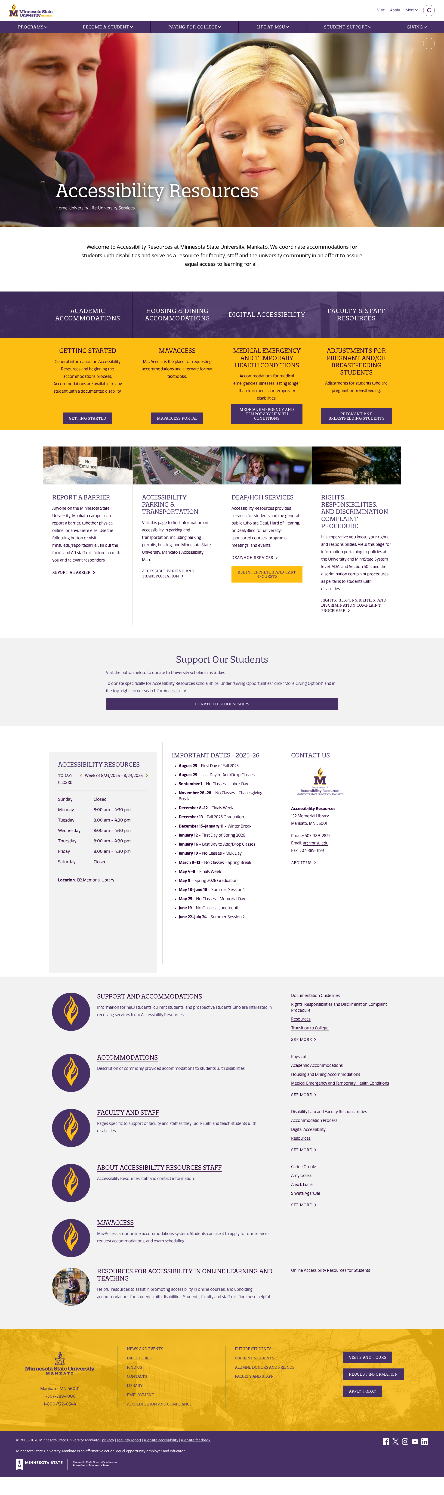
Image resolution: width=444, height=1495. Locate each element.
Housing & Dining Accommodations (177, 314)
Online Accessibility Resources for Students (330, 1270)
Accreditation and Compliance (159, 1404)
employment (140, 1395)
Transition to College (310, 1028)
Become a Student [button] (106, 27)
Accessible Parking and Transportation (168, 573)
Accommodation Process (314, 1120)
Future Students (253, 1348)
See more (301, 1039)
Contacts (137, 1376)
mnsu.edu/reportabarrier (75, 545)
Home (62, 208)
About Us (301, 862)
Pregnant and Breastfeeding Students (356, 416)
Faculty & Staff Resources (356, 314)
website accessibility (161, 1440)
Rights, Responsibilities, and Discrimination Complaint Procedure (353, 605)
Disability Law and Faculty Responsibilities (329, 1111)
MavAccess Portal (177, 418)
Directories (139, 1358)
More (411, 10)
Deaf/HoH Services (252, 557)
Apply (395, 10)
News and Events (145, 1348)
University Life (83, 208)
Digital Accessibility (266, 314)
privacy (108, 1440)
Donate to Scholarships (222, 704)
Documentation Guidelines (315, 995)
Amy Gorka (301, 1175)
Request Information (373, 1374)
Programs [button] (31, 27)
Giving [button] (415, 27)
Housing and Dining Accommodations (325, 1074)
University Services (116, 208)
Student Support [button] (346, 27)
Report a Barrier (71, 572)
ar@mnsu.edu (315, 843)
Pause (429, 43)
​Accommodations (127, 1057)
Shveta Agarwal (305, 1193)
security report (129, 1440)
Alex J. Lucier (302, 1184)
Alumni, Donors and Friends (264, 1367)
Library (135, 1385)
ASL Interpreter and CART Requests (267, 574)
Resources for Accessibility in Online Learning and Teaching (184, 1274)
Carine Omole (303, 1166)
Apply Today (362, 1391)
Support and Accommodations (149, 996)
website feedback (195, 1440)
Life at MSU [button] (270, 27)
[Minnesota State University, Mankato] (60, 1362)
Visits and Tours (367, 1357)
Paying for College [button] (192, 27)
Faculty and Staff (128, 1112)
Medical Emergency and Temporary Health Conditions (267, 414)
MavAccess (115, 1222)
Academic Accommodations (87, 314)
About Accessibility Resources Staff (159, 1167)
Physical (298, 1056)
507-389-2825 (317, 835)
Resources (301, 1019)
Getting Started (87, 418)
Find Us (134, 1367)
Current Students (254, 1358)
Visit (381, 10)
